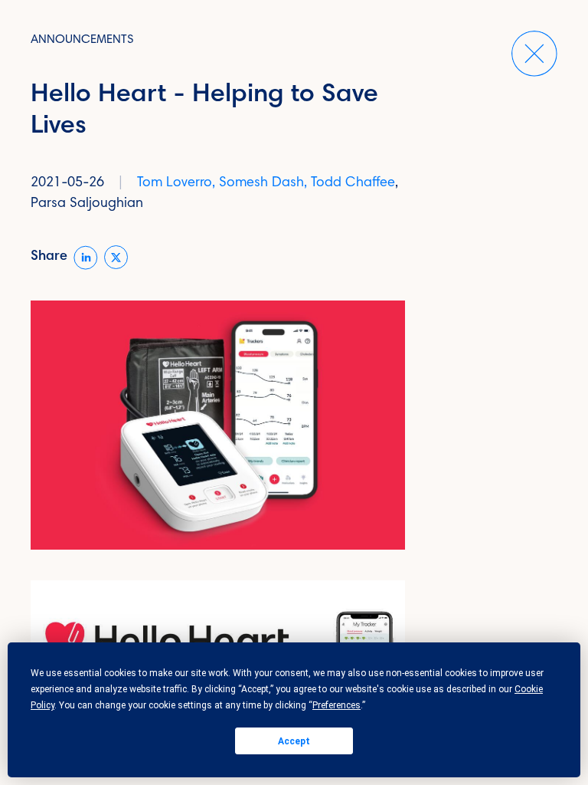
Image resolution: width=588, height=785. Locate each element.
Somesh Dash (261, 183)
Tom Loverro (174, 183)
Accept (294, 741)
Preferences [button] (336, 705)
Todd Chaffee (353, 183)
